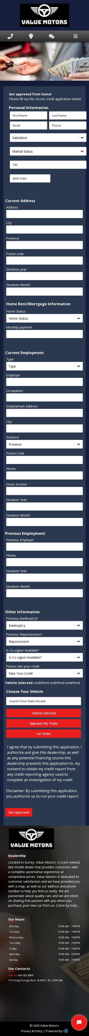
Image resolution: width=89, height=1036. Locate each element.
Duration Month (19, 285)
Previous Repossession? (24, 634)
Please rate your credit (22, 666)
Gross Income (17, 484)
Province (13, 238)
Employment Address (22, 406)
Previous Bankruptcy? (22, 618)
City (9, 223)
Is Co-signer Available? (22, 650)
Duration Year (17, 500)
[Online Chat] (79, 1023)
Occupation (15, 391)
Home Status (16, 311)
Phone (12, 469)
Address (13, 207)
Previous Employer (20, 540)
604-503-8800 (21, 975)
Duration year (17, 269)
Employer (14, 375)
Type (10, 359)
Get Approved (18, 812)
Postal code (16, 254)
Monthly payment (20, 327)
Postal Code (16, 453)
